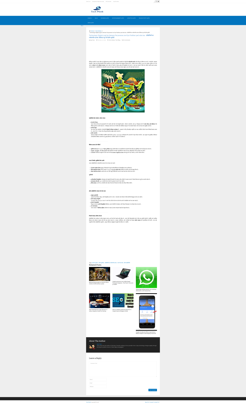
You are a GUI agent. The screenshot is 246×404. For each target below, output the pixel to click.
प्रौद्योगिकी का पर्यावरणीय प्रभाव (111, 262)
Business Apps (105, 18)
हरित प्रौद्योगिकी (127, 262)
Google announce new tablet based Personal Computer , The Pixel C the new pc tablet (122, 283)
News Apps (91, 22)
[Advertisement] (123, 51)
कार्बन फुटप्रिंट (101, 262)
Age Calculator (116, 1)
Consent (151, 402)
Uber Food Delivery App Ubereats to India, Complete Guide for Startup (98, 310)
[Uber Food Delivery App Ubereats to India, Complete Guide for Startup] (99, 300)
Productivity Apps (144, 18)
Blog (96, 18)
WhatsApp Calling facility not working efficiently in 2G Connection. (146, 290)
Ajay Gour (92, 40)
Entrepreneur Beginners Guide (98, 1)
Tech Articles (98, 31)
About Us (88, 1)
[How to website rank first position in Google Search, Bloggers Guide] (123, 300)
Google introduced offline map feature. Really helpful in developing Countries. (146, 332)
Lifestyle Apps (131, 18)
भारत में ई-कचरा (120, 262)
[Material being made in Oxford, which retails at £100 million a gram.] (99, 274)
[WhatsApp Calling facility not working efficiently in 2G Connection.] (146, 277)
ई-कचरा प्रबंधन (95, 262)
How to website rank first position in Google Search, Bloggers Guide (121, 310)
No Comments (126, 40)
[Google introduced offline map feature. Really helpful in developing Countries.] (146, 312)
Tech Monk (88, 402)
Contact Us (156, 402)
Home (89, 18)
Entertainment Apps (118, 18)
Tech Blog (117, 40)
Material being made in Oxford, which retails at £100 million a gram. (99, 283)
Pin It (82, 25)
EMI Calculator (108, 1)
